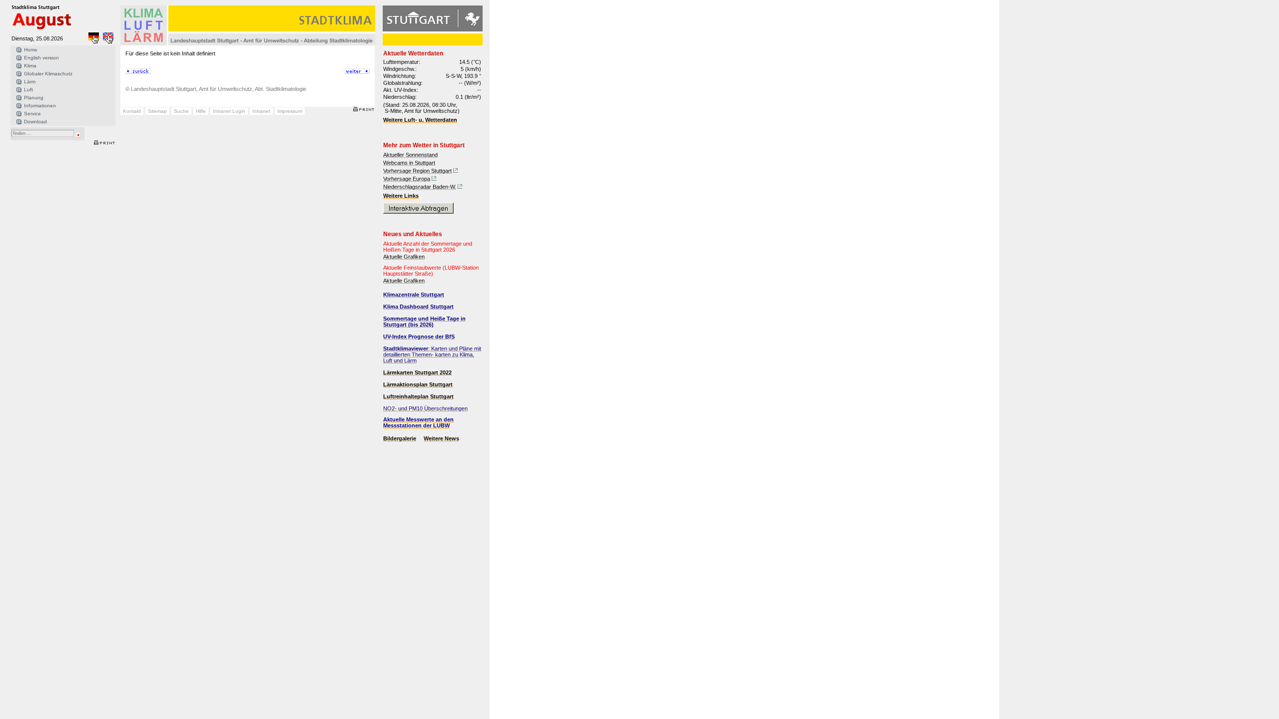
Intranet (261, 111)
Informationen (40, 105)
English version (41, 57)
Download (35, 121)
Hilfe (201, 111)
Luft (28, 89)
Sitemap (157, 111)
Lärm (29, 81)
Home (30, 49)
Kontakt (132, 111)
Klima (30, 65)
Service (32, 113)
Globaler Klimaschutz (48, 73)
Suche (181, 111)
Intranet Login (229, 111)
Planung (33, 97)
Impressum (289, 111)
